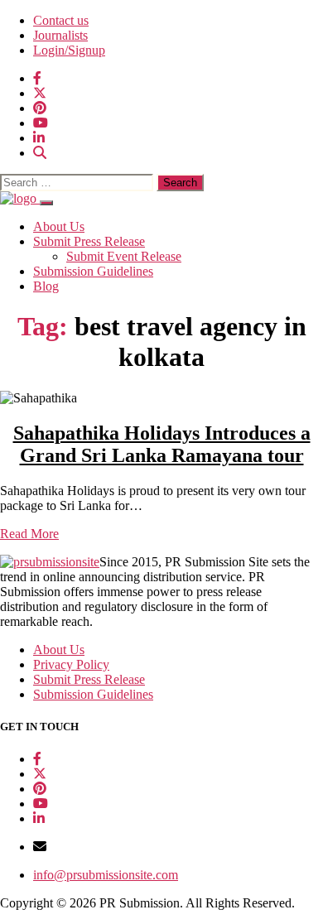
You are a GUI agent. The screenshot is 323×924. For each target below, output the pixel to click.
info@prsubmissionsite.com (105, 875)
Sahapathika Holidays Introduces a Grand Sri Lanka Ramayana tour (162, 444)
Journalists (60, 35)
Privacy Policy (71, 664)
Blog (46, 286)
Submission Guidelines (93, 271)
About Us (58, 226)
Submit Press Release (89, 241)
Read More (29, 534)
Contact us (61, 20)
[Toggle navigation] (46, 202)
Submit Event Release (123, 256)
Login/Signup (69, 50)
